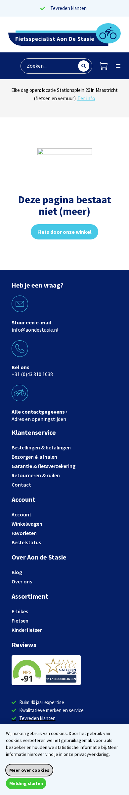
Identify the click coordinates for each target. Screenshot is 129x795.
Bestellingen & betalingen (41, 447)
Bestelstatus (26, 542)
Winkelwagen (27, 523)
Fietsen (20, 620)
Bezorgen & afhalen (34, 456)
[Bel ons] (20, 348)
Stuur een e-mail (31, 322)
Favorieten (24, 533)
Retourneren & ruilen (36, 475)
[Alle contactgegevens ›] (20, 393)
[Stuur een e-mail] (20, 304)
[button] (118, 66)
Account (21, 514)
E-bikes (20, 611)
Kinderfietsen (27, 630)
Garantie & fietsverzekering (43, 466)
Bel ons (20, 367)
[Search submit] (83, 66)
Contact (21, 484)
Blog (17, 572)
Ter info (95, 106)
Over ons (22, 581)
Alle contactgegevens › (39, 411)
